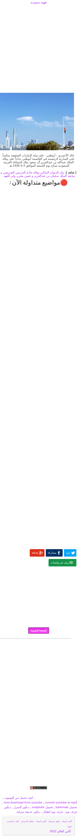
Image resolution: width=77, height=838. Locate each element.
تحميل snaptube (42, 807)
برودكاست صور (32, 793)
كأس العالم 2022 (61, 831)
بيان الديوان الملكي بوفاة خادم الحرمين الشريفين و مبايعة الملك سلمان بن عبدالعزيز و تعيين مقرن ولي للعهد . (38, 174)
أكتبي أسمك (41, 821)
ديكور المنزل (21, 807)
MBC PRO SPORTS (63, 797)
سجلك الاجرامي (27, 821)
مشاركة (52, 552)
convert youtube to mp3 (61, 802)
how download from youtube (23, 802)
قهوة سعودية (39, 2)
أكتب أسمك (67, 821)
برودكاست (38, 641)
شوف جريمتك (54, 821)
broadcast (42, 797)
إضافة (35, 552)
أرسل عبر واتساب (60, 562)
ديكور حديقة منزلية (28, 811)
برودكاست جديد (11, 793)
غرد (68, 552)
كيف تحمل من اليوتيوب (18, 797)
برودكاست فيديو (53, 793)
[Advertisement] (38, 10)
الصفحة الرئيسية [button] (39, 630)
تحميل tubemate (66, 807)
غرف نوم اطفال (52, 811)
